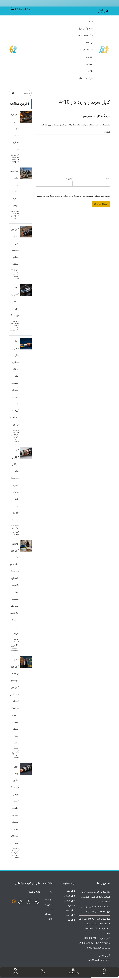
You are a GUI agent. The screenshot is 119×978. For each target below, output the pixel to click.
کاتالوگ (89, 57)
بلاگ (90, 71)
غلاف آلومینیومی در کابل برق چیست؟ (14, 301)
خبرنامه (89, 64)
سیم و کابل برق (86, 28)
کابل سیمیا (70, 910)
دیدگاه (106, 132)
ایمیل (69, 178)
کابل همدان (69, 896)
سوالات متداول (86, 78)
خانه (91, 21)
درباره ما (49, 899)
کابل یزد (71, 920)
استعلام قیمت (86, 49)
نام (108, 178)
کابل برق (71, 891)
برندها (90, 42)
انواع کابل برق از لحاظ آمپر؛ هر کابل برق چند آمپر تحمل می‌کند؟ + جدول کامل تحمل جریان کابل (14, 701)
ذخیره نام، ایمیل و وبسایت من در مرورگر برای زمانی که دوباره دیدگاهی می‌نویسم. (73, 196)
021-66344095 (22, 9)
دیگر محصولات (86, 35)
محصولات (48, 914)
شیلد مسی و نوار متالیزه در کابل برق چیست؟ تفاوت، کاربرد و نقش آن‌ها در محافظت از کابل (14, 382)
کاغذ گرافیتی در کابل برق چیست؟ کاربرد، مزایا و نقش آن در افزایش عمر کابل (15, 485)
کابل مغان (70, 915)
